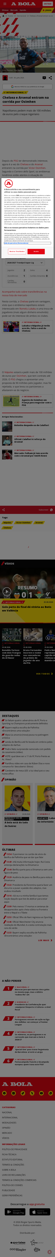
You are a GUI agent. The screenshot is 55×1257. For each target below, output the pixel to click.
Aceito (36, 251)
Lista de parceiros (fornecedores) (16, 243)
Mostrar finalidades (17, 251)
